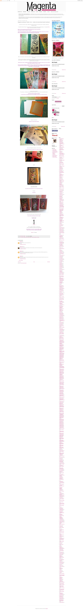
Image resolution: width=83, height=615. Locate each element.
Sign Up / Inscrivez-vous (58, 101)
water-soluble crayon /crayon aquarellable (61, 575)
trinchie (60, 564)
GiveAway (60, 312)
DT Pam (60, 268)
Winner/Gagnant (61, 594)
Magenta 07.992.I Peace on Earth (61, 383)
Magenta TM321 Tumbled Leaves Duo (61, 446)
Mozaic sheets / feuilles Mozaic (61, 468)
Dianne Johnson (54, 156)
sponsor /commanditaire (61, 534)
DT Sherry (60, 270)
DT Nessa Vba (61, 267)
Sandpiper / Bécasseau (60, 514)
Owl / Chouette (61, 479)
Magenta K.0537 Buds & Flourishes (61, 338)
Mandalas (60, 449)
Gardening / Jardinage (60, 303)
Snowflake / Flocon (61, 531)
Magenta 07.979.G (61, 380)
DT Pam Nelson (61, 269)
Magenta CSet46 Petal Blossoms (61, 433)
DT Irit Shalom (61, 258)
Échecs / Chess (61, 273)
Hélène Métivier (54, 149)
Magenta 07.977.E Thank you (61, 379)
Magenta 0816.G (61, 397)
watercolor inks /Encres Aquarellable (61, 581)
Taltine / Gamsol (61, 553)
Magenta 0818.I (61, 398)
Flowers (60, 295)
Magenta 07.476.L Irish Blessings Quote (61, 358)
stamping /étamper (61, 541)
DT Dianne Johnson (61, 248)
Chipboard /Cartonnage (60, 199)
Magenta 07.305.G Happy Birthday (61, 355)
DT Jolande (60, 260)
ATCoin (60, 161)
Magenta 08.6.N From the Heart (61, 393)
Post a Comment (21, 260)
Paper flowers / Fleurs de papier (61, 481)
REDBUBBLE (24, 11)
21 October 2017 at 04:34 (23, 248)
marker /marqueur (61, 451)
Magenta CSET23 (61, 429)
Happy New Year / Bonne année (61, 318)
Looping (21, 241)
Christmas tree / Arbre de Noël (61, 205)
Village (60, 572)
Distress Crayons (61, 228)
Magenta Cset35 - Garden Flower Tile (61, 431)
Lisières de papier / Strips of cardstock (61, 333)
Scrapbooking (61, 519)
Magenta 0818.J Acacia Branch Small (61, 399)
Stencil (60, 543)
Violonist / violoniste (61, 573)
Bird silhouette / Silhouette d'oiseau (61, 172)
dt (59, 234)
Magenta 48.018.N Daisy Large (61, 422)
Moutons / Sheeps (61, 466)
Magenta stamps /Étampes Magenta (61, 438)
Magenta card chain (61, 428)
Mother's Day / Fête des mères (61, 465)
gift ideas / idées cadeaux (61, 310)
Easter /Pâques (61, 272)
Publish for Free (64, 69)
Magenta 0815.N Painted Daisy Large (61, 395)
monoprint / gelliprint (61, 463)
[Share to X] (29, 236)
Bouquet (60, 183)
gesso (60, 305)
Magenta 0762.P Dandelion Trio (61, 386)
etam (60, 284)
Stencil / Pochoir (61, 544)
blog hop (60, 178)
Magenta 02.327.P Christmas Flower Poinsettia (61, 346)
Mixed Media (61, 460)
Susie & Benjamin (61, 550)
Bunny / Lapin (61, 185)
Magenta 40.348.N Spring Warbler (61, 416)
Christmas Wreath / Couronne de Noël (61, 206)
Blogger (47, 608)
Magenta (60, 336)
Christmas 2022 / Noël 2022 (61, 203)
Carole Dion (54, 154)
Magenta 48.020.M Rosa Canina (61, 424)
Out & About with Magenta (61, 478)
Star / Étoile (60, 542)
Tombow (60, 561)
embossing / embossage (60, 282)
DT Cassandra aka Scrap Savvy (61, 242)
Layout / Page (61, 330)
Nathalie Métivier (55, 150)
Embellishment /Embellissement (61, 278)
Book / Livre (60, 179)
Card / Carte (60, 190)
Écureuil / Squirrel (61, 274)
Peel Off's (60, 490)
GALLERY (37, 11)
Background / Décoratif (61, 168)
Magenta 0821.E (61, 401)
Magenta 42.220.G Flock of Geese (61, 419)
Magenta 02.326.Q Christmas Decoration (61, 343)
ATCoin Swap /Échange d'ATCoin (61, 162)
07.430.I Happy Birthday (61, 140)
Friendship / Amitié (61, 299)
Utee (60, 567)
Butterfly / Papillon (61, 186)
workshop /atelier (61, 602)
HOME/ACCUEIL (20, 11)
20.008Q (34, 224)
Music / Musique (61, 469)
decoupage (60, 225)
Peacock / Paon (61, 484)
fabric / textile (61, 285)
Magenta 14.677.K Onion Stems (61, 410)
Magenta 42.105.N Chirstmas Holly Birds (61, 418)
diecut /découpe (61, 227)
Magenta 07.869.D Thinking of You (61, 372)
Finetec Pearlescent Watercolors (61, 289)
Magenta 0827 (61, 402)
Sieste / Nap (60, 525)
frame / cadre (61, 298)
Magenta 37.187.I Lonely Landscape (61, 411)
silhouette (60, 526)
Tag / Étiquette (61, 552)
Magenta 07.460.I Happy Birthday (61, 356)
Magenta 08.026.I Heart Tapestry (61, 390)
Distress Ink (60, 229)
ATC (59, 159)
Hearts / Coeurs (61, 319)
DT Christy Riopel (61, 246)
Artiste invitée (61, 158)
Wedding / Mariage (61, 591)
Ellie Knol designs (61, 276)
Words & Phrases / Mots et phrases (61, 600)
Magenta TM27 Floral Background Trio (61, 444)
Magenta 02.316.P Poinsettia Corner (61, 341)
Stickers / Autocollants (60, 547)
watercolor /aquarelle (60, 577)
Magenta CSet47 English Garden (61, 435)
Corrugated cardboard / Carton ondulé (61, 221)
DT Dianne (60, 247)
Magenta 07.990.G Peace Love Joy (61, 382)
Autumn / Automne (61, 164)
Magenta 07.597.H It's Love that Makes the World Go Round (61, 367)
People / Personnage (60, 493)
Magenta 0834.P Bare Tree (61, 403)
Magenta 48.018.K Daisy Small (61, 421)
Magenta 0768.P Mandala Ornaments (61, 388)
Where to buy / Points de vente (54, 11)
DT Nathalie (60, 266)
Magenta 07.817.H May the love (61, 371)
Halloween (60, 316)
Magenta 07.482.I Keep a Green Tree (61, 360)
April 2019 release (61, 155)
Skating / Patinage (61, 527)
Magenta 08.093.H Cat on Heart (61, 391)
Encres (60, 283)
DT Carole (60, 241)
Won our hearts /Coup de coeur (61, 598)
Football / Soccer (61, 297)
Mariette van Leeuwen (54, 153)
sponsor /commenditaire (61, 536)
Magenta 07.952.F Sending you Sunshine (61, 374)
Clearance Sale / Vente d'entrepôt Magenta (61, 210)
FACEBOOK (40, 11)
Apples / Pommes (61, 154)
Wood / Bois (60, 599)
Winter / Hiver (61, 595)
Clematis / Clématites (60, 212)
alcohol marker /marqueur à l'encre (61, 149)
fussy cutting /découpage (60, 301)
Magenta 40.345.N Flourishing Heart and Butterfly (61, 414)
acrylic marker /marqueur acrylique (61, 143)
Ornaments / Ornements (60, 477)
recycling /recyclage (61, 500)
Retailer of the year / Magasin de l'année (61, 503)
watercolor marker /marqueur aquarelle (61, 584)
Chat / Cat (60, 195)
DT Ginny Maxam (61, 253)
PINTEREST (44, 11)
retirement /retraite (61, 505)
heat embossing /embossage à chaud (61, 320)
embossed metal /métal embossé (61, 280)
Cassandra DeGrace (55, 151)
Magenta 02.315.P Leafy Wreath (61, 340)
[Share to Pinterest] (31, 236)
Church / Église (61, 208)
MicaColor (60, 458)
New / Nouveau (61, 470)
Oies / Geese (61, 474)
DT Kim (60, 262)
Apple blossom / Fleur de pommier (61, 153)
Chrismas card (61, 200)
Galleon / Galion (61, 302)
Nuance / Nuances (61, 472)
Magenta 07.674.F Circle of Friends (61, 369)
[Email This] (28, 236)
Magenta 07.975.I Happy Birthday (61, 377)
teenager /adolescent (60, 556)
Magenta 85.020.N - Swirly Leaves (61, 427)
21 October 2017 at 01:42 (23, 244)
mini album (60, 459)
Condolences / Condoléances (61, 217)
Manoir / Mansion (61, 450)
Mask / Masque (61, 457)
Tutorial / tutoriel (61, 566)
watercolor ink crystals (61, 580)
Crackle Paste (61, 222)
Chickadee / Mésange (60, 196)
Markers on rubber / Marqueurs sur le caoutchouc (61, 454)
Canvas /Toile (61, 189)
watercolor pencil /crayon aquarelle (61, 586)
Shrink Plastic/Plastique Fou (61, 523)
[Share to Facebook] (30, 236)
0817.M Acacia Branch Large (61, 142)
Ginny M (32, 232)
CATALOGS (28, 11)
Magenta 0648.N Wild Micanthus (61, 348)
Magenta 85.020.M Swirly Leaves (61, 425)
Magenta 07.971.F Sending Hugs (61, 376)
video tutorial (61, 571)
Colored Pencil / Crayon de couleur (61, 215)
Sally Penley (60, 511)
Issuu (55, 69)
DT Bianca (60, 237)
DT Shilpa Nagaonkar (60, 271)
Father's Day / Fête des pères (61, 286)
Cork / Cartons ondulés (61, 219)
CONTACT (48, 11)
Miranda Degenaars (55, 155)
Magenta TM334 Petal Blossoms (61, 447)
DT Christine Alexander (60, 245)
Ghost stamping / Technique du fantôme (61, 307)
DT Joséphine (61, 261)
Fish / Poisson (61, 290)
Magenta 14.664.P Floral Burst (61, 408)
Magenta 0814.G (61, 394)
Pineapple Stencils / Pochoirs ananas (61, 496)
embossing (60, 281)
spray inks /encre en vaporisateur (61, 538)
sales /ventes (61, 510)
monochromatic (61, 462)
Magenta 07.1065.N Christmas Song (61, 353)
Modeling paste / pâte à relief (61, 461)
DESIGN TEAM (33, 11)
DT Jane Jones (61, 259)
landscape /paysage (61, 327)
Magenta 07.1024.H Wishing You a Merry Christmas (61, 352)
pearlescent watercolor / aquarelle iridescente (60, 488)
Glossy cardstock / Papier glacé (61, 313)
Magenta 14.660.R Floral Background (61, 406)
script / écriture (61, 520)
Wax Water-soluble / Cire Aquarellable (61, 589)
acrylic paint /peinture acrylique (61, 145)
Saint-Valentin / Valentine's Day (61, 509)
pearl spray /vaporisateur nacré (61, 485)
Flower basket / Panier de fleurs (61, 294)
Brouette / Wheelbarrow (61, 184)
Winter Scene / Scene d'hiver (61, 596)
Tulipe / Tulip (61, 565)
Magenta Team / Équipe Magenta (61, 440)
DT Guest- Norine (61, 255)
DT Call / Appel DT (61, 238)
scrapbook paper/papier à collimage (61, 518)
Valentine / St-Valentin (61, 568)
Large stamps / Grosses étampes (61, 329)
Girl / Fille (60, 311)
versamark (60, 570)
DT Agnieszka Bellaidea (61, 236)
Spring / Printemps (61, 539)
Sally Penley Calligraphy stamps (61, 512)
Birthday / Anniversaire (60, 174)
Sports (60, 537)
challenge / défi (61, 194)
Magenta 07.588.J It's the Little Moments (61, 365)
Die (59, 226)
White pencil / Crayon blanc (61, 593)
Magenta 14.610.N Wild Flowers (61, 405)
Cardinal (60, 193)
